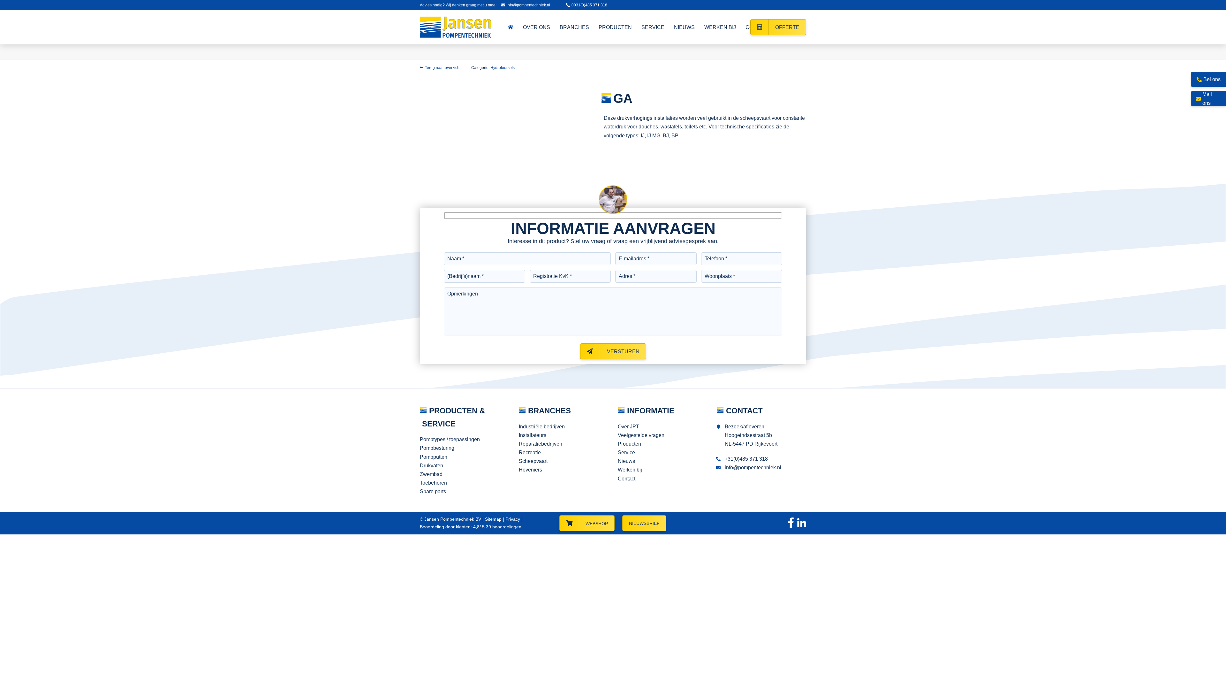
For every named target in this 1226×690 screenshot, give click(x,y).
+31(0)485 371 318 (746, 459)
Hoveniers (530, 469)
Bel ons (1212, 79)
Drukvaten (431, 465)
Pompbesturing (437, 448)
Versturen (622, 351)
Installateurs (532, 435)
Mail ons (1207, 98)
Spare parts (433, 491)
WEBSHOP (597, 523)
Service (626, 452)
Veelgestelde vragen (641, 435)
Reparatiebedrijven (540, 444)
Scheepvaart (533, 461)
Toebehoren (433, 483)
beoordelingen (503, 526)
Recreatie (530, 452)
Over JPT (628, 426)
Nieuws (626, 461)
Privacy (512, 519)
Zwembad (431, 474)
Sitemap (493, 519)
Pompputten (433, 457)
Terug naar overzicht (442, 67)
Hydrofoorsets (502, 67)
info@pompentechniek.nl (528, 5)
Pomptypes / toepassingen (450, 439)
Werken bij (630, 469)
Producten (629, 444)
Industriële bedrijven (542, 426)
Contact (626, 478)
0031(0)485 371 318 (589, 5)
